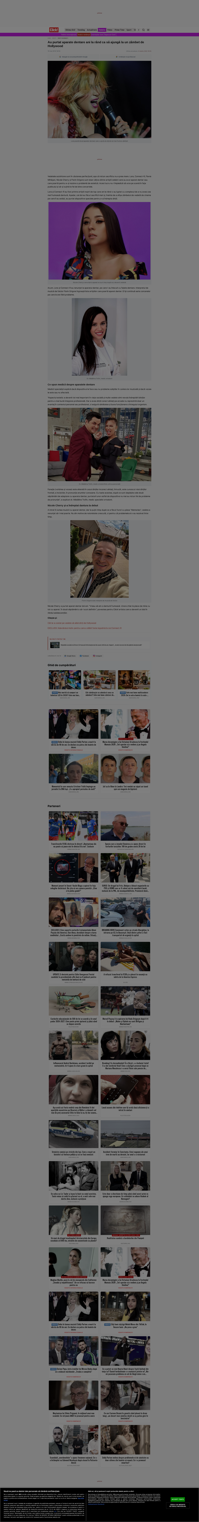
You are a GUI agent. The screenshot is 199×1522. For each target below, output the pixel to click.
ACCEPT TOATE (178, 1499)
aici (55, 1511)
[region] (99, 1505)
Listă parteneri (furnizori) (96, 1504)
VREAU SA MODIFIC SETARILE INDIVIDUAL (177, 1505)
